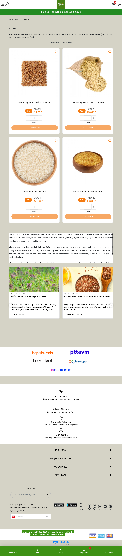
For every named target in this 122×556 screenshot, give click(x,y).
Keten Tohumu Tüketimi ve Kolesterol (87, 296)
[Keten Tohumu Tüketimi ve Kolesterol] (88, 279)
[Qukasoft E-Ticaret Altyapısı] (61, 543)
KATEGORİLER (61, 466)
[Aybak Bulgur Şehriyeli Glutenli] (87, 163)
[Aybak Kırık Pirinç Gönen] (34, 163)
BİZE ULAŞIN (61, 475)
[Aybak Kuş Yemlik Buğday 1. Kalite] (87, 74)
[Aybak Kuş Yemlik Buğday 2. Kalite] (34, 74)
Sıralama (67, 42)
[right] (111, 305)
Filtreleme (55, 42)
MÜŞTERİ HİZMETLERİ (61, 458)
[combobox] (14, 516)
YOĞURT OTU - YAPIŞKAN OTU (28, 296)
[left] (10, 305)
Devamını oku (19, 314)
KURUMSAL (61, 450)
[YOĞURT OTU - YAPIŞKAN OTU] (34, 279)
